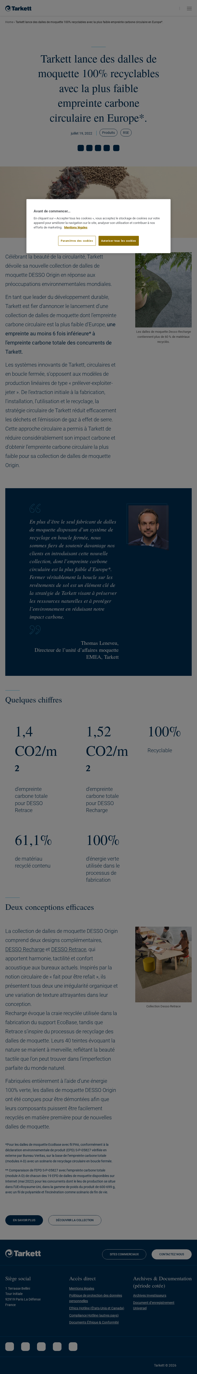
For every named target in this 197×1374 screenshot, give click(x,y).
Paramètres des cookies (77, 240)
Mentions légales (75, 227)
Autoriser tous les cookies (118, 240)
